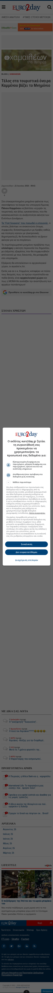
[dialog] (26, 497)
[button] (26, 482)
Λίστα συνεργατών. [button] (37, 513)
